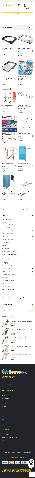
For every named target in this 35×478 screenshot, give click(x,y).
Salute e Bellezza (6, 283)
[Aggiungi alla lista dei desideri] (15, 51)
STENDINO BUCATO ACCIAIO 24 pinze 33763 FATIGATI (23, 78)
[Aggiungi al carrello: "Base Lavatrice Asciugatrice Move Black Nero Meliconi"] (13, 34)
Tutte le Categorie (6, 289)
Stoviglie (4, 286)
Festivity (4, 245)
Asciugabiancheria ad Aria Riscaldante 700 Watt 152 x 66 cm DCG (8, 193)
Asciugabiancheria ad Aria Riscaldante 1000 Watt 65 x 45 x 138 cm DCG (25, 165)
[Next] (32, 209)
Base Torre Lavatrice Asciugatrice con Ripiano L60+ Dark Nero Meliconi (8, 78)
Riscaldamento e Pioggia (8, 280)
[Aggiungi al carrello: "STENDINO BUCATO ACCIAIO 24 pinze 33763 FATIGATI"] (30, 62)
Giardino (4, 248)
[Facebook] (29, 1)
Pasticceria (4, 268)
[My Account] (25, 5)
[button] (17, 14)
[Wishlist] (19, 5)
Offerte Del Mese (6, 265)
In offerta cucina (6, 257)
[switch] (31, 467)
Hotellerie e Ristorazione (8, 254)
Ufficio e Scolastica (6, 292)
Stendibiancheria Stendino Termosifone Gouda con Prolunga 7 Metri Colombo (24, 193)
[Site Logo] (10, 5)
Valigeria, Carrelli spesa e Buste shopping (12, 298)
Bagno (3, 222)
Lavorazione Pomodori (7, 260)
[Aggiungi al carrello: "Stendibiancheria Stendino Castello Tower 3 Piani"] (13, 90)
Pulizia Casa (5, 277)
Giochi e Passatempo (7, 251)
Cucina (3, 236)
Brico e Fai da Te (6, 225)
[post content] (9, 39)
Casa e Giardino (6, 233)
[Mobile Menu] (3, 5)
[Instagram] (32, 1)
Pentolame (4, 271)
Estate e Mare (5, 242)
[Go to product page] (5, 323)
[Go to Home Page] (2, 19)
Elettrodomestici (6, 239)
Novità (3, 263)
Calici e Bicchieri (6, 230)
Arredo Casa (5, 219)
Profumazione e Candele (8, 274)
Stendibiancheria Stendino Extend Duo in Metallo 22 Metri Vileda (25, 135)
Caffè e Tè (4, 228)
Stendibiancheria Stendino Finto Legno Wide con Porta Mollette (8, 165)
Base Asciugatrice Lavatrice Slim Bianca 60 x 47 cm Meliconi (24, 50)
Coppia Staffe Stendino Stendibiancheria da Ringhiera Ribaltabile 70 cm (24, 107)
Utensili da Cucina (6, 295)
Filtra (30, 309)
